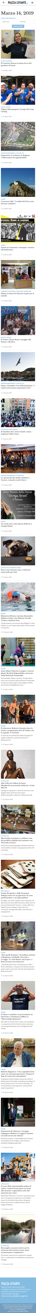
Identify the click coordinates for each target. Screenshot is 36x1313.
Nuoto (3, 337)
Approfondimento (8, 153)
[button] (3, 2)
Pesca (3, 107)
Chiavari (19, 291)
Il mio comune (6, 61)
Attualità (20, 153)
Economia (27, 291)
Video (3, 199)
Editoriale (14, 429)
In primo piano (15, 567)
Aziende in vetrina (8, 291)
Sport (8, 107)
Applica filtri (18, 26)
